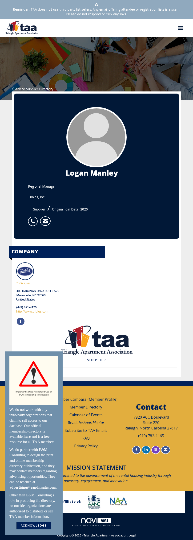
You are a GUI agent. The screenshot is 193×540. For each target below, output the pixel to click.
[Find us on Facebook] (136, 450)
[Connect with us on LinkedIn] (146, 450)
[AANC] (96, 502)
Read (86, 422)
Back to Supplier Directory (33, 89)
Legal (132, 535)
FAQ (86, 438)
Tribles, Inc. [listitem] (23, 283)
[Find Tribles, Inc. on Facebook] (20, 321)
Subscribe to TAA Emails (86, 430)
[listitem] (34, 219)
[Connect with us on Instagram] (155, 450)
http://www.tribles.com (32, 311)
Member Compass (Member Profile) (85, 399)
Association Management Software (96, 526)
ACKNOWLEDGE (34, 526)
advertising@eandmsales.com (32, 487)
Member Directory (86, 407)
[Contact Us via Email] (165, 450)
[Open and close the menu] (114, 28)
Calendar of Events (86, 414)
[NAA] (120, 501)
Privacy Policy (86, 446)
